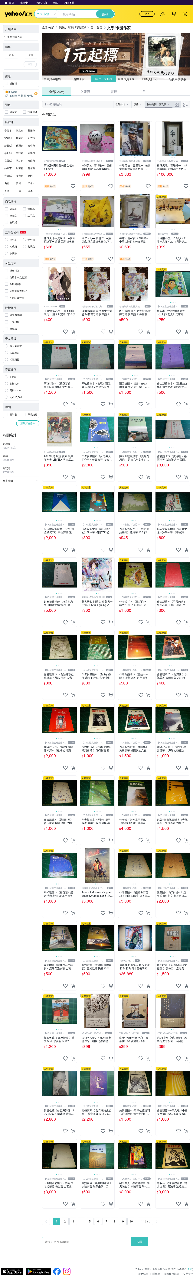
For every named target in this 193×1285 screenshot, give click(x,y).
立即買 (85, 91)
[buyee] (21, 93)
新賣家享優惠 (177, 79)
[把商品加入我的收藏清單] (73, 186)
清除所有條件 (27, 423)
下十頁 (145, 1221)
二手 (142, 91)
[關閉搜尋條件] (55, 14)
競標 (113, 91)
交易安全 (188, 1273)
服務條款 (143, 1273)
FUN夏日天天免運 (153, 79)
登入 (147, 14)
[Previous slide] (120, 138)
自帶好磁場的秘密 (55, 79)
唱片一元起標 (103, 79)
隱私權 (156, 1273)
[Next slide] (149, 138)
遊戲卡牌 (79, 79)
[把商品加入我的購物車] (186, 259)
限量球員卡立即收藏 (129, 79)
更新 (189, 1269)
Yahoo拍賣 (18, 13)
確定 (30, 64)
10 (131, 1221)
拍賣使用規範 (171, 1273)
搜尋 (139, 1242)
